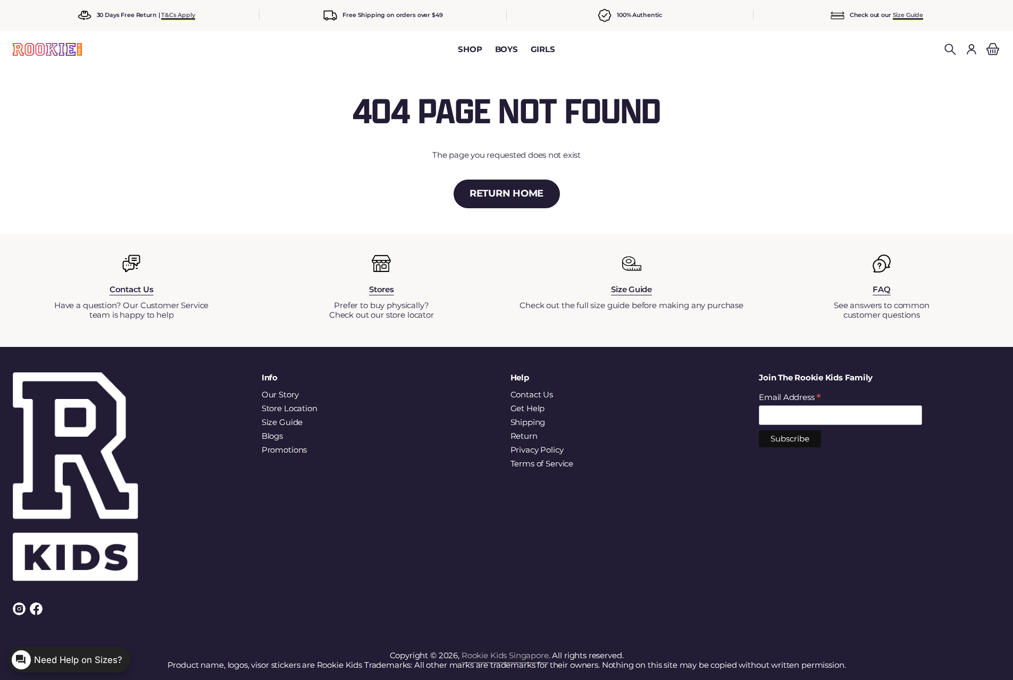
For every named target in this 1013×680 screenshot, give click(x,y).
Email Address (790, 397)
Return (524, 436)
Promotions (284, 450)
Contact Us (532, 395)
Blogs (272, 436)
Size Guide (908, 15)
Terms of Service (542, 464)
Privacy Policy (537, 450)
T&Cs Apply (178, 15)
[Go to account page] (971, 49)
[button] (950, 49)
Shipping (528, 422)
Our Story (280, 395)
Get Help (527, 408)
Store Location (289, 408)
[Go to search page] (950, 49)
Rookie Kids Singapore (505, 655)
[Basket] (991, 49)
